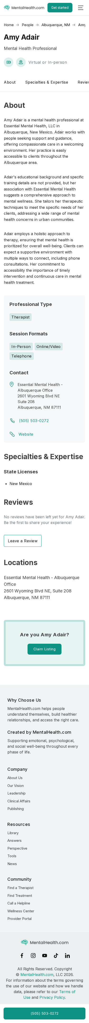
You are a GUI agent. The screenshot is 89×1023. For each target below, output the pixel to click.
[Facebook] (22, 955)
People (27, 25)
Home (9, 25)
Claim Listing (44, 649)
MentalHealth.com (36, 974)
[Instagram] (33, 955)
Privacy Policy (52, 997)
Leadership (16, 793)
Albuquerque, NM (56, 25)
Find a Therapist (20, 887)
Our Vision (15, 785)
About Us (15, 778)
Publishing (15, 808)
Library (13, 833)
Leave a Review (22, 540)
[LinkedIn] (67, 955)
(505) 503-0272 (34, 420)
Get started (60, 7)
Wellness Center (20, 911)
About (10, 82)
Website (26, 434)
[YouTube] (44, 955)
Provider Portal (19, 918)
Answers (14, 840)
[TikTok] (56, 955)
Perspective (17, 848)
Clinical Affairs (18, 801)
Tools (11, 856)
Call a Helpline (18, 903)
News (12, 863)
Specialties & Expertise (46, 82)
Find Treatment (19, 895)
